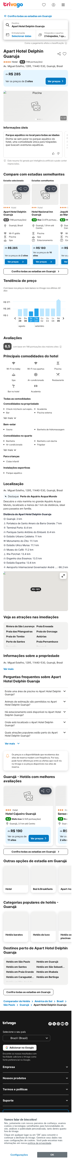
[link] (44, 5)
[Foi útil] (53, 153)
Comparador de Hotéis (16, 1001)
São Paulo (9, 1004)
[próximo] (63, 318)
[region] (35, 106)
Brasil (60, 1001)
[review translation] (60, 346)
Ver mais (8, 417)
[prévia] (15, 318)
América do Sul (43, 1001)
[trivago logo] (13, 5)
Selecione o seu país (14, 1031)
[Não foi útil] (58, 153)
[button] (35, 25)
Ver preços (54, 81)
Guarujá (24, 1004)
